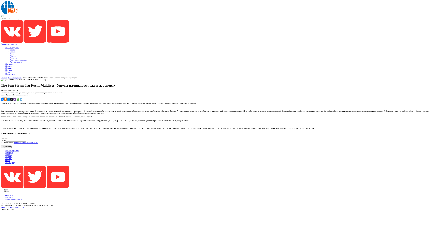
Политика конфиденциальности (26, 143)
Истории (8, 66)
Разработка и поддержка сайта (12, 207)
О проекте (9, 195)
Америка (13, 58)
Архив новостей (16, 62)
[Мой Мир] (8, 99)
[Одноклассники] (5, 99)
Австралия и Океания (18, 60)
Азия (12, 54)
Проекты (8, 70)
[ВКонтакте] (2, 99)
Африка (13, 56)
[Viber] (14, 99)
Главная (4, 78)
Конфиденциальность (13, 199)
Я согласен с (20, 143)
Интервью (9, 64)
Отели (7, 72)
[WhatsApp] (18, 99)
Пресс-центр (10, 74)
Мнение (8, 68)
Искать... (4, 19)
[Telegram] (21, 99)
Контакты (9, 197)
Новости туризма (12, 48)
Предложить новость (9, 44)
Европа (12, 52)
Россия (12, 50)
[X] (11, 99)
